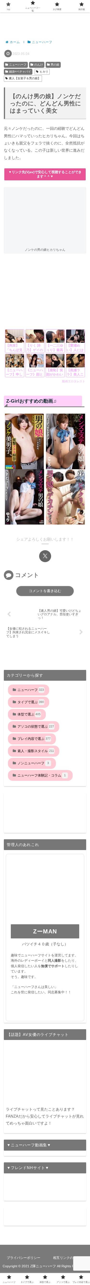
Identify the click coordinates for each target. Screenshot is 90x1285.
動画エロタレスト (73, 381)
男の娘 (55, 64)
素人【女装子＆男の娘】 (25, 78)
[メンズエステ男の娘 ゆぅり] (24, 496)
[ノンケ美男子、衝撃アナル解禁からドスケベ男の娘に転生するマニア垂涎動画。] (24, 441)
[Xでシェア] (45, 556)
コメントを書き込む (45, 591)
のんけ (38, 64)
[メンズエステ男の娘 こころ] (65, 441)
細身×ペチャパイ (20, 71)
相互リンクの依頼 (66, 1258)
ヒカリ (44, 71)
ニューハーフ (17, 64)
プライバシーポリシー (23, 1258)
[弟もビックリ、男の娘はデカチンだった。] (65, 496)
